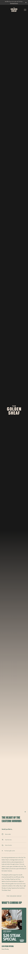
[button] (25, 10)
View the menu (8, 839)
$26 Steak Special (8, 946)
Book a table (8, 834)
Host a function (8, 845)
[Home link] (14, 10)
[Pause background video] (25, 812)
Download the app (14, 3)
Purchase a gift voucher (10, 850)
